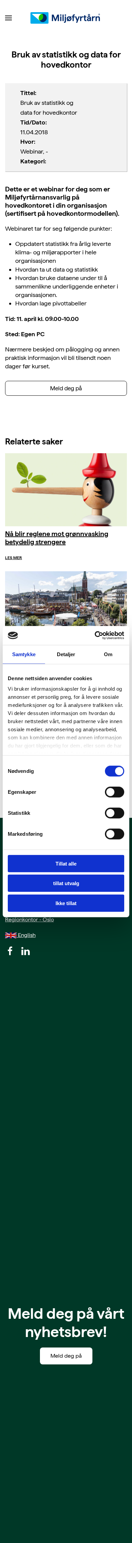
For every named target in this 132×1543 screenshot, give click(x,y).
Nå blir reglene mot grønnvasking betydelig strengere (56, 538)
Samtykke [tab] (24, 654)
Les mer (13, 557)
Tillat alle (66, 863)
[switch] (114, 791)
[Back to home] (66, 18)
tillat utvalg (66, 883)
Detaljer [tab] (66, 654)
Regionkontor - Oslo (29, 919)
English (26, 935)
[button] (8, 18)
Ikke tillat (66, 903)
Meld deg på (66, 388)
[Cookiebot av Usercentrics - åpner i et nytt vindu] (95, 635)
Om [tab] (108, 654)
